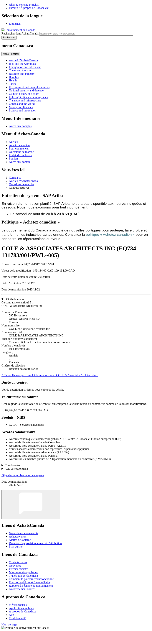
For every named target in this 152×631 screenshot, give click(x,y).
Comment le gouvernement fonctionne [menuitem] (31, 579)
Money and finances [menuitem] (21, 107)
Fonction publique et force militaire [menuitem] (29, 582)
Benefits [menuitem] (14, 77)
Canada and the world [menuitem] (22, 103)
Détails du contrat (15, 299)
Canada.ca (15, 177)
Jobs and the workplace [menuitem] (22, 63)
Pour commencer (19, 148)
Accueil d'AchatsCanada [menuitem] (23, 60)
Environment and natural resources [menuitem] (29, 87)
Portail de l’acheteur (20, 155)
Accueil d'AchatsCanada (23, 181)
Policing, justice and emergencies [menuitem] (28, 97)
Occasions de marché (21, 151)
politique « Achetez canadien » (110, 234)
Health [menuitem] (13, 80)
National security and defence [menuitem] (26, 90)
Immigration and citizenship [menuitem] (25, 67)
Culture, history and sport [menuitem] (24, 93)
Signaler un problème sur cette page (23, 475)
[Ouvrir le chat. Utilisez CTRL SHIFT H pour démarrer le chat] (30, 504)
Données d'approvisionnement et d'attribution (35, 543)
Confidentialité (17, 618)
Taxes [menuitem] (12, 83)
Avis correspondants (16, 468)
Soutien (13, 158)
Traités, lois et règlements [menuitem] (23, 575)
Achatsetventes (18, 536)
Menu (11, 53)
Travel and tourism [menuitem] (20, 70)
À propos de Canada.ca (22, 611)
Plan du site (15, 546)
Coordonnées (12, 465)
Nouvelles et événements (23, 533)
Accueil (13, 141)
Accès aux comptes (20, 126)
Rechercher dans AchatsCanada (20, 33)
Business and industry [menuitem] (21, 73)
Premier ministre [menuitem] (18, 569)
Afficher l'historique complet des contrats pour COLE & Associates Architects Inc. (49, 375)
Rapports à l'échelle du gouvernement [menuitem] (31, 585)
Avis (11, 614)
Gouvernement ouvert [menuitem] (21, 589)
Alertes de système (20, 539)
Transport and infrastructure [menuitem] (25, 100)
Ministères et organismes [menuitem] (23, 572)
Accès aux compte (19, 161)
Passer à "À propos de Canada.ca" (29, 7)
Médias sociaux (18, 604)
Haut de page (9, 624)
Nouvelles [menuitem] (15, 565)
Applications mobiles (21, 608)
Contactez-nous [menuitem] (18, 562)
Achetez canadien (19, 145)
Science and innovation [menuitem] (22, 110)
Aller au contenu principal (24, 4)
